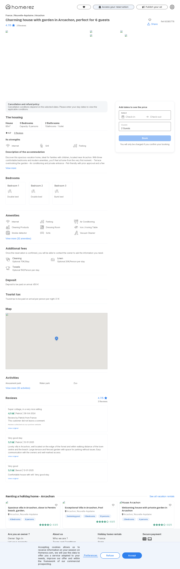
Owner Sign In (15, 538)
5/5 (10, 442)
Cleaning (17, 258)
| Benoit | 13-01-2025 (24, 470)
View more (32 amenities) (18, 238)
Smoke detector (19, 233)
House (9, 123)
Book (145, 138)
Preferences (90, 555)
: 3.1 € (56, 299)
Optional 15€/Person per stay (25, 270)
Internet (15, 146)
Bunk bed (58, 196)
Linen (60, 258)
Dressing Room (53, 227)
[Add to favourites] (149, 19)
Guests (124, 125)
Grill (47, 146)
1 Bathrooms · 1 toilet (54, 126)
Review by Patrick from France (22, 418)
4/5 (10, 413)
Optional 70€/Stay (20, 261)
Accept (132, 555)
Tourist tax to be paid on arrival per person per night (30, 299)
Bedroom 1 (13, 185)
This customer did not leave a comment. (26, 420)
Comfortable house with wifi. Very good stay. (28, 474)
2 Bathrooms (52, 123)
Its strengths (13, 139)
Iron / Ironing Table (89, 227)
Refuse (110, 555)
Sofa (48, 233)
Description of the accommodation (25, 152)
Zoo (75, 383)
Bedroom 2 (37, 185)
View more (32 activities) (18, 388)
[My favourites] (84, 7)
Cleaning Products (20, 227)
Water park (45, 383)
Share (154, 24)
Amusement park (13, 383)
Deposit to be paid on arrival (19, 284)
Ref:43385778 (167, 21)
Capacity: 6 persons (29, 126)
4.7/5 (8, 25)
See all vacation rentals (161, 496)
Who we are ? (60, 538)
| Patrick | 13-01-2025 (24, 442)
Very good (13, 466)
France (101, 538)
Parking (82, 146)
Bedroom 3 (60, 185)
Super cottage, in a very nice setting (25, 409)
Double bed (13, 196)
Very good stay (15, 438)
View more (11, 168)
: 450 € (35, 284)
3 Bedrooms (26, 123)
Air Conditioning (87, 221)
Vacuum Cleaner (87, 233)
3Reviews (21, 25)
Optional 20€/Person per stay (71, 261)
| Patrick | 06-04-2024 (24, 413)
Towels (16, 266)
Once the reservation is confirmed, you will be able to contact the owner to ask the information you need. (54, 253)
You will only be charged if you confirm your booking (144, 144)
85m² (8, 126)
